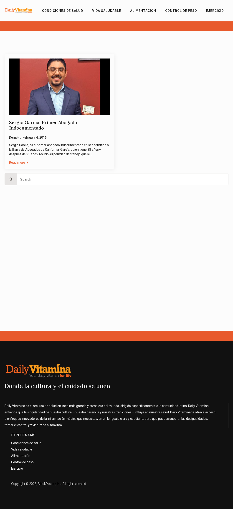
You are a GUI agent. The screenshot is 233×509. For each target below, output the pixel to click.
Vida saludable (106, 11)
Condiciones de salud (62, 11)
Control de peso (181, 11)
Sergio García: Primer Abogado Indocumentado (43, 125)
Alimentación (143, 11)
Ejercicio (215, 11)
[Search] (11, 179)
